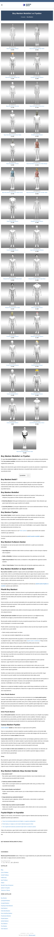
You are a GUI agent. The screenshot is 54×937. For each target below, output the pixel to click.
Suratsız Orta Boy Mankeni (12, 393)
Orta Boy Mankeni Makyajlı (37, 365)
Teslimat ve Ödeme (5, 890)
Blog (2, 869)
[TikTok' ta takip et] (5, 862)
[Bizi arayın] (9, 862)
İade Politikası (4, 880)
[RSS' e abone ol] (13, 862)
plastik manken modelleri (33, 536)
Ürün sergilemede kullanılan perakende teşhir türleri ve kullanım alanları (19, 826)
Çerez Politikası (4, 872)
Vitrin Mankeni (4, 928)
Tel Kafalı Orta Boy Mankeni (37, 134)
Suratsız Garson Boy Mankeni (12, 365)
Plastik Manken (4, 918)
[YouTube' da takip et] (16, 862)
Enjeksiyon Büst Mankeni (7, 905)
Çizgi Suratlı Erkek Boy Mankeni (37, 250)
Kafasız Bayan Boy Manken (12, 221)
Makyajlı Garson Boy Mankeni (37, 336)
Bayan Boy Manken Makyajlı (12, 48)
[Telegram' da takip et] (17, 862)
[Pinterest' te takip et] (11, 862)
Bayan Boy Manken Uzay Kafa (12, 106)
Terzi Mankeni (4, 923)
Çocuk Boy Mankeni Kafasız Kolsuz (37, 422)
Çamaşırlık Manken (5, 900)
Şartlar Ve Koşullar (5, 887)
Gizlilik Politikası (5, 875)
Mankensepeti (32, 935)
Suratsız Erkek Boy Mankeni (12, 250)
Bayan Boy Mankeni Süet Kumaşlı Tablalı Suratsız (12, 192)
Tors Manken (4, 926)
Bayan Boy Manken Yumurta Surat (37, 106)
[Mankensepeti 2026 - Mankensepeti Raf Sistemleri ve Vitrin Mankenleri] (27, 5)
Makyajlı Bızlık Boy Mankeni (37, 393)
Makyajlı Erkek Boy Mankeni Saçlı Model (37, 278)
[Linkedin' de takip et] (14, 862)
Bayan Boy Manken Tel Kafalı (12, 163)
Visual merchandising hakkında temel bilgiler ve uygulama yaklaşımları (18, 821)
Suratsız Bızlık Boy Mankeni (12, 422)
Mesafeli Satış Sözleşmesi (7, 885)
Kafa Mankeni (4, 908)
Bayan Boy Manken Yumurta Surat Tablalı (12, 134)
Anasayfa (23, 17)
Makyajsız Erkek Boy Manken (37, 221)
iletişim (2, 882)
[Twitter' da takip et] (6, 862)
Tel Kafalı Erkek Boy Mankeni (12, 336)
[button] (2, 5)
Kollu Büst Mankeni (5, 910)
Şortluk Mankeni (5, 921)
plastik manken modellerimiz (33, 640)
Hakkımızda (4, 877)
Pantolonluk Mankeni (6, 915)
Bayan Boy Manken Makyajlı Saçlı (12, 77)
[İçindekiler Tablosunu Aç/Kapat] (27, 475)
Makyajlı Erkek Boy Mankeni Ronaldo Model (12, 278)
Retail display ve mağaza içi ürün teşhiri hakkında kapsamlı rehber (17, 823)
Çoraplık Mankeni (5, 903)
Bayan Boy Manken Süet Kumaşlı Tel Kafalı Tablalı (36, 192)
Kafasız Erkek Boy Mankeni (37, 307)
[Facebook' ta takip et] (1, 862)
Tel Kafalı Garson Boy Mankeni (37, 77)
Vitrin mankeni (23, 530)
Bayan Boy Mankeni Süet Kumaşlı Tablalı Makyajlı (37, 163)
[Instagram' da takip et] (3, 862)
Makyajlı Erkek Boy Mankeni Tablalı (12, 307)
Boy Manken (4, 898)
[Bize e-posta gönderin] (8, 862)
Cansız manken (5, 727)
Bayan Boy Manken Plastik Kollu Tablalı (25, 451)
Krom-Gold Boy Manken (6, 913)
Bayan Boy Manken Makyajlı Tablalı (37, 48)
